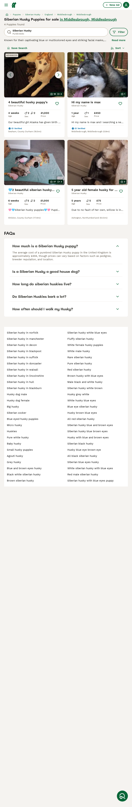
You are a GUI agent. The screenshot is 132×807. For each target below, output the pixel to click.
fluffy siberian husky (80, 338)
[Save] (57, 103)
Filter (121, 32)
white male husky (78, 351)
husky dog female (18, 400)
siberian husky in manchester (25, 338)
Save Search (19, 48)
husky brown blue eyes (82, 412)
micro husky (14, 425)
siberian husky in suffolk (22, 357)
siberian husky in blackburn (24, 388)
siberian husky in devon (22, 345)
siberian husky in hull (20, 382)
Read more (118, 40)
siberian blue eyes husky (83, 462)
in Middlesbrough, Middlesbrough (88, 19)
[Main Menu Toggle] (6, 5)
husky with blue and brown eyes (88, 437)
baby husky (14, 443)
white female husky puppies (85, 345)
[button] (34, 74)
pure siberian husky (79, 363)
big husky (13, 406)
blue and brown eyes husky (24, 468)
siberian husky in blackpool (24, 351)
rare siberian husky (79, 357)
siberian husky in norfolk (22, 332)
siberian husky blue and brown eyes (90, 425)
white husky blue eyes (81, 400)
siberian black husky (80, 443)
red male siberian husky (82, 474)
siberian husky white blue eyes (87, 332)
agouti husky (15, 456)
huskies (12, 431)
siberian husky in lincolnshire (25, 375)
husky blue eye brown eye (84, 449)
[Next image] (58, 74)
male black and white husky (84, 382)
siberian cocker (16, 412)
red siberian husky (79, 369)
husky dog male (17, 394)
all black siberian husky (82, 456)
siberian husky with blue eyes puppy (90, 480)
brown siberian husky (20, 480)
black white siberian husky (24, 474)
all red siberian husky (81, 419)
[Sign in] (126, 5)
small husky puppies (20, 449)
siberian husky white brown (84, 388)
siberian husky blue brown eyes (87, 431)
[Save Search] (122, 796)
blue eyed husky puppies (22, 419)
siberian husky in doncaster (24, 363)
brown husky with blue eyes (85, 375)
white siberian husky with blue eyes (90, 468)
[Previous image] (10, 74)
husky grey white (78, 394)
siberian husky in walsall (22, 369)
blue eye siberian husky (82, 406)
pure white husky (18, 437)
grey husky (14, 462)
